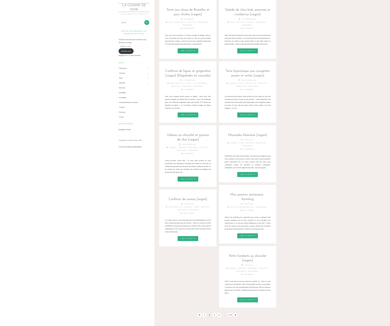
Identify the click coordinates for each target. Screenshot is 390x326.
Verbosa (129, 147)
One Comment (189, 28)
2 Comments (189, 89)
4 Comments (248, 274)
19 (230, 315)
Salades (250, 22)
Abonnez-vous (126, 51)
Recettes (192, 22)
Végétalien (203, 22)
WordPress (138, 147)
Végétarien (187, 25)
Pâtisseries (192, 147)
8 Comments (189, 153)
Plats (170, 22)
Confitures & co (177, 83)
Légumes (232, 83)
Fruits (188, 83)
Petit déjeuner (199, 83)
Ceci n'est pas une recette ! (242, 207)
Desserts (173, 147)
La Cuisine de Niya (134, 7)
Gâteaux (182, 147)
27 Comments (248, 149)
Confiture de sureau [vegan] (188, 199)
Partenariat (261, 207)
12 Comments (248, 89)
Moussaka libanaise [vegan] (247, 135)
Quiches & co (180, 22)
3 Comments (248, 28)
